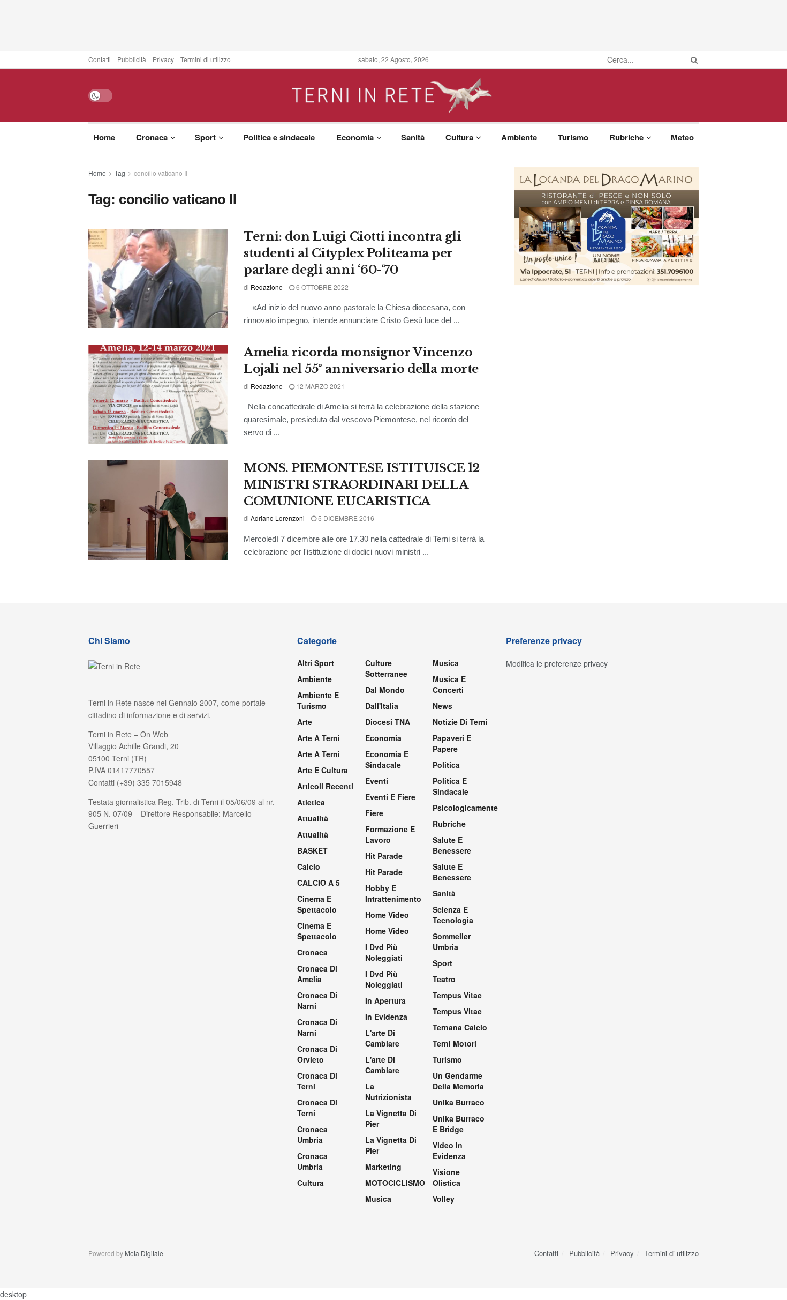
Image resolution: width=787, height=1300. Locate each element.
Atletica (311, 802)
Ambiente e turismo (318, 700)
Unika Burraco (459, 1102)
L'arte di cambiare (382, 1038)
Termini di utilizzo (205, 59)
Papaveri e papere (452, 743)
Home (104, 137)
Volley (444, 1198)
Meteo (682, 137)
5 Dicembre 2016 (345, 517)
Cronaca (152, 137)
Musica (378, 1198)
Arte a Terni (318, 738)
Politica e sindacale (279, 137)
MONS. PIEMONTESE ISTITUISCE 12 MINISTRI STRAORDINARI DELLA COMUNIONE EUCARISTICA (362, 485)
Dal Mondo (385, 689)
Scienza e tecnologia (453, 914)
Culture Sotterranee (386, 668)
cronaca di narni (317, 1000)
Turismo (573, 137)
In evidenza (386, 1016)
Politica (446, 764)
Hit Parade (384, 855)
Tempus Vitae (457, 995)
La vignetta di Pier (391, 1118)
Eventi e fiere (390, 796)
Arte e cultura (322, 770)
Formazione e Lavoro (390, 834)
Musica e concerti (449, 684)
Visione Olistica (446, 1177)
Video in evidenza (449, 1150)
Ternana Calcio (460, 1027)
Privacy (163, 59)
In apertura (385, 1000)
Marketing (383, 1166)
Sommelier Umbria (452, 941)
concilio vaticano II (160, 172)
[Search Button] (692, 59)
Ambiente (519, 137)
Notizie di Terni (460, 721)
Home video (387, 914)
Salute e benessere (452, 845)
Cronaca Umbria (312, 1134)
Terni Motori (454, 1043)
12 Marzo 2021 (319, 386)
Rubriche (626, 137)
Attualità (312, 818)
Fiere (374, 813)
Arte (304, 721)
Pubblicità (131, 59)
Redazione (267, 287)
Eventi (376, 780)
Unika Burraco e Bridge (459, 1123)
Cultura (459, 137)
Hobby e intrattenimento (393, 893)
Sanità (413, 137)
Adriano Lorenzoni (278, 517)
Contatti (99, 59)
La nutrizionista (388, 1091)
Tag (120, 172)
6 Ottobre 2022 (321, 287)
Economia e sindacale (386, 759)
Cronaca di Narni (317, 1027)
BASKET (312, 850)
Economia (355, 137)
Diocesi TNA (387, 721)
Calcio (308, 866)
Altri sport (315, 663)
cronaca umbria (312, 1161)
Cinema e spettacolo (317, 904)
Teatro (444, 979)
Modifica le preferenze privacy (557, 663)
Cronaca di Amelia (317, 973)
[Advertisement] (393, 24)
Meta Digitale (144, 1253)
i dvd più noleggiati (384, 952)
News (442, 705)
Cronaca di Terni (317, 1081)
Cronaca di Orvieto (317, 1054)
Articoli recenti (325, 786)
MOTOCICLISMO (395, 1182)
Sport (205, 137)
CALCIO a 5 (318, 882)
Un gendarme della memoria (458, 1081)
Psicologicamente (465, 807)
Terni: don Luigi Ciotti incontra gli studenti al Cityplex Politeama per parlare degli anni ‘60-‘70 (352, 253)
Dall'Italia (381, 705)
